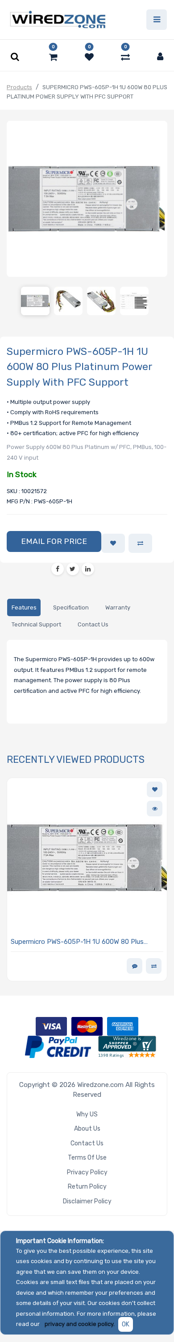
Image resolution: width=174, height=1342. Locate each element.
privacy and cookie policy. (80, 1324)
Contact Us (87, 1143)
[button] (54, 541)
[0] (53, 57)
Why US (87, 1114)
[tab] (24, 607)
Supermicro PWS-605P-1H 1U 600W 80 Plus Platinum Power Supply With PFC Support (77, 942)
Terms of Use (87, 1157)
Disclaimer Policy (87, 1201)
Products (19, 87)
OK (125, 1324)
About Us (87, 1128)
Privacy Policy (87, 1172)
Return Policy (87, 1186)
